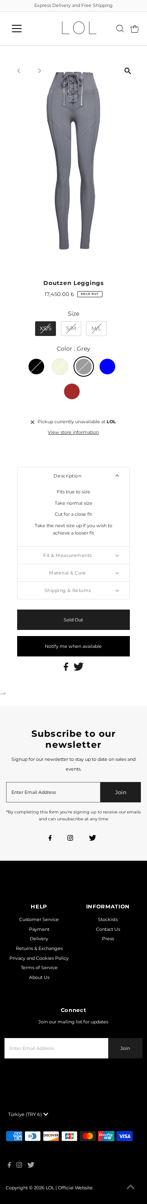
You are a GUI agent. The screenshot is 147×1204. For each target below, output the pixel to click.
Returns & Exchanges (39, 948)
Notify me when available (73, 646)
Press (108, 938)
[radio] (45, 328)
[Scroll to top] (130, 1188)
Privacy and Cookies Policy (39, 958)
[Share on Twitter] (79, 669)
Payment (39, 929)
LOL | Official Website (69, 1188)
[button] (74, 475)
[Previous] (19, 71)
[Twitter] (92, 838)
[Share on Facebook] (66, 669)
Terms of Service (39, 967)
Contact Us (108, 929)
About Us (39, 977)
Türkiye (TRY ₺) (25, 1114)
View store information (73, 432)
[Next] (39, 71)
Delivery (39, 938)
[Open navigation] (21, 28)
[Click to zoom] (127, 71)
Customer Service (39, 919)
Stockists (108, 919)
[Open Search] (120, 28)
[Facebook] (50, 838)
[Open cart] (135, 28)
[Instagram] (70, 838)
